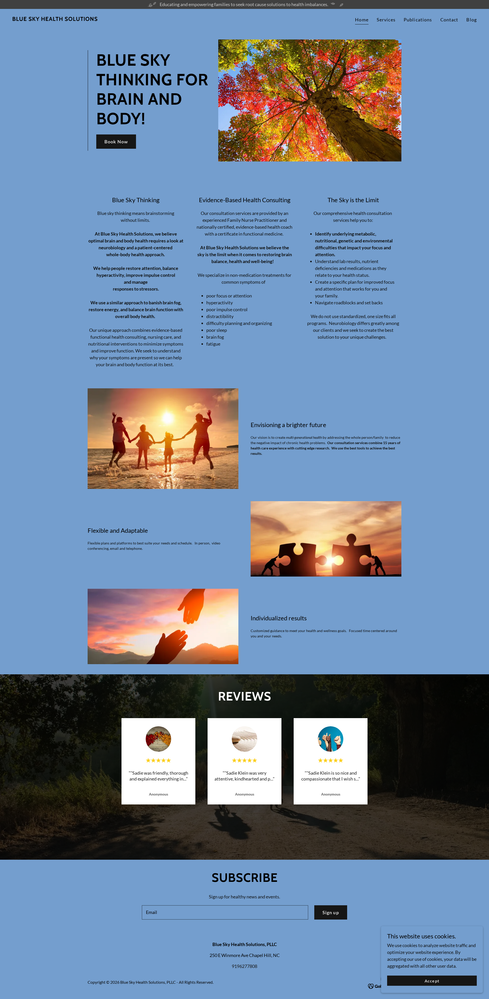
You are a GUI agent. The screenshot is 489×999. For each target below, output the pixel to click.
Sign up (330, 912)
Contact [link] (449, 19)
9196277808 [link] (244, 966)
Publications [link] (418, 19)
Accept (432, 980)
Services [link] (386, 19)
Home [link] (362, 19)
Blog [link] (471, 19)
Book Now (116, 141)
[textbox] (225, 912)
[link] (55, 19)
